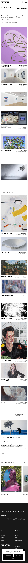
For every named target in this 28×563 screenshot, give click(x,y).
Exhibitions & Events (5, 532)
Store (2, 540)
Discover (4, 453)
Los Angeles (18, 17)
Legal (16, 538)
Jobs (16, 537)
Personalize (13, 558)
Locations (3, 538)
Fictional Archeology (11, 437)
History (16, 533)
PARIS (16, 548)
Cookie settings (18, 540)
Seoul (2, 17)
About (2, 533)
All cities (3, 15)
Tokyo (6, 17)
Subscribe (14, 524)
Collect (3, 535)
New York (20, 15)
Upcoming (14, 22)
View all (25, 462)
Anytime (3, 22)
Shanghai (11, 17)
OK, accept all (18, 555)
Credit (16, 535)
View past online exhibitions (19, 415)
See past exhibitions (22, 8)
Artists (2, 530)
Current (8, 22)
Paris (8, 15)
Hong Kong (13, 15)
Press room (17, 530)
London (3, 19)
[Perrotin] (5, 2)
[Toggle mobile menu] (26, 2)
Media (2, 537)
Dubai (7, 19)
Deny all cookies (8, 555)
